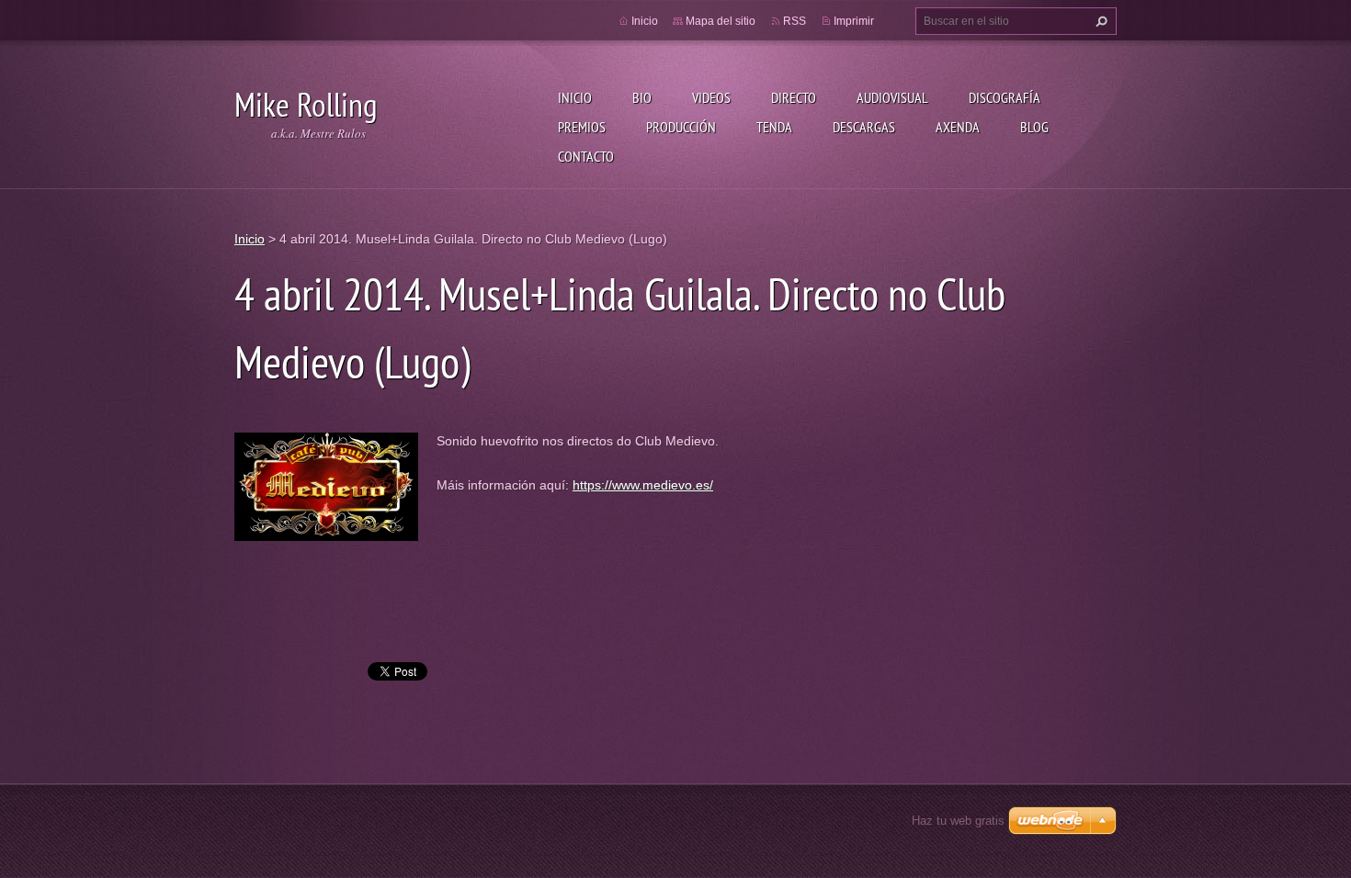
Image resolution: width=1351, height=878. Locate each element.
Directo (793, 97)
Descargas (864, 127)
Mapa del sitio (720, 21)
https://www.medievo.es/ (643, 485)
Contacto (586, 156)
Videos (711, 97)
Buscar (1099, 21)
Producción (681, 127)
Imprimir (854, 21)
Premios (582, 127)
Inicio (575, 97)
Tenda (774, 127)
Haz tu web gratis (958, 820)
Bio (642, 97)
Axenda (958, 127)
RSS (794, 21)
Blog (1034, 127)
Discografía (1004, 97)
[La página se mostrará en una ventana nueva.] (326, 485)
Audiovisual (892, 97)
